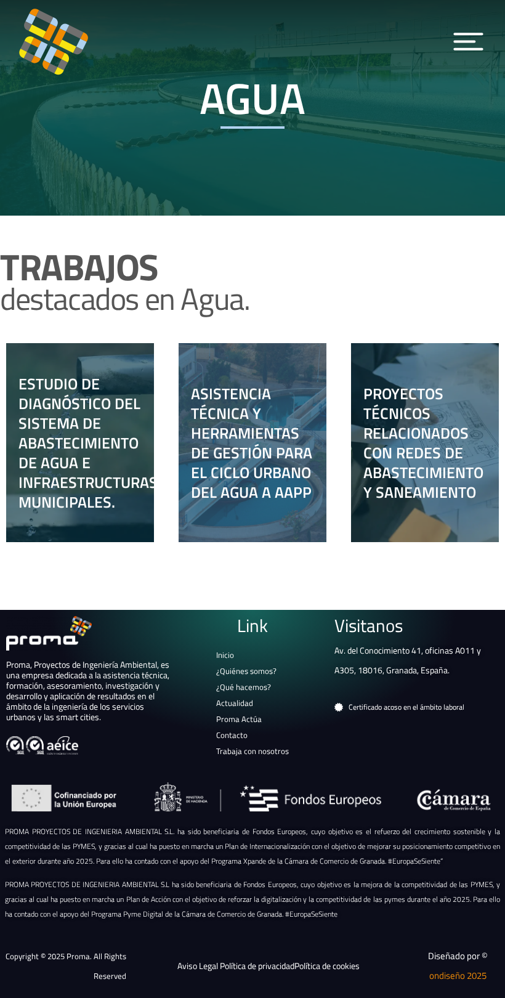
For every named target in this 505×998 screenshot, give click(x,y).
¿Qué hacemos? (243, 687)
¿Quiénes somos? (246, 671)
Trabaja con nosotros (252, 751)
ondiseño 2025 (458, 975)
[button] (468, 41)
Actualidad (234, 703)
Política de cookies (327, 965)
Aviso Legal (198, 965)
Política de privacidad (257, 965)
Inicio (225, 655)
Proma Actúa (239, 719)
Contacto (232, 735)
